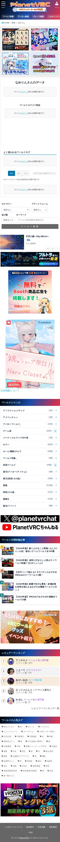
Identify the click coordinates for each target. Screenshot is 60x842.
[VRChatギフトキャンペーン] (30, 292)
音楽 (51, 771)
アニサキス (22, 660)
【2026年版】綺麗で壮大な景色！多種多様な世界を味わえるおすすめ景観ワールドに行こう (36, 587)
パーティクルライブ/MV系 (28, 437)
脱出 (39, 761)
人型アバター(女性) (46, 731)
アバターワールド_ (28, 424)
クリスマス (44, 727)
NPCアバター (9, 727)
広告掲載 (41, 827)
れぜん (19, 699)
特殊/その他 (28, 492)
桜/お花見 (49, 751)
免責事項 (30, 827)
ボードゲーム (28, 731)
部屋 (47, 766)
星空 (23, 751)
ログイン (24, 92)
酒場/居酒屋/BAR (10, 771)
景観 (28, 485)
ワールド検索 (8, 16)
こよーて (20, 670)
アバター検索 (23, 16)
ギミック (31, 727)
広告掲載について (10, 390)
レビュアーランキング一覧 (45, 708)
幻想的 (54, 746)
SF (21, 727)
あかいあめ (22, 679)
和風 (51, 736)
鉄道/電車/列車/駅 (30, 771)
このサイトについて (13, 827)
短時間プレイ (9, 761)
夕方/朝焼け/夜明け (35, 741)
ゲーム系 (27, 431)
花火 (5, 766)
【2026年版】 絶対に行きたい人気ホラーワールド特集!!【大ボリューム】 (36, 561)
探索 (5, 751)
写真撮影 (32, 736)
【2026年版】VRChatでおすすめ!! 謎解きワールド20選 (36, 598)
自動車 (49, 761)
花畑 (14, 766)
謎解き (28, 499)
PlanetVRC (24, 838)
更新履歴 (53, 827)
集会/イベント (28, 505)
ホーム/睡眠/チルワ (28, 451)
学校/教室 (7, 746)
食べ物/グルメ (9, 776)
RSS (31, 832)
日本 (14, 751)
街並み (24, 766)
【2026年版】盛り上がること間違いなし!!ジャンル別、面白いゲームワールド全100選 (36, 550)
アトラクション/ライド (28, 410)
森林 (5, 756)
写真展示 (20, 736)
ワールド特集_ (28, 458)
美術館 (29, 761)
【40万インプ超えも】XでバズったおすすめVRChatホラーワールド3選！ (36, 573)
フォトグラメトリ (11, 731)
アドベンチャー (28, 417)
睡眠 (43, 756)
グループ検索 (38, 16)
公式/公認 (7, 736)
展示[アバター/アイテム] (28, 471)
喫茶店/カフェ (9, 741)
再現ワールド (27, 465)
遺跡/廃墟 (36, 766)
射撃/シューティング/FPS (36, 746)
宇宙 (18, 746)
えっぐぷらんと (24, 689)
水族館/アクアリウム (21, 756)
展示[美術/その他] (28, 478)
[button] (25, 385)
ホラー (28, 444)
